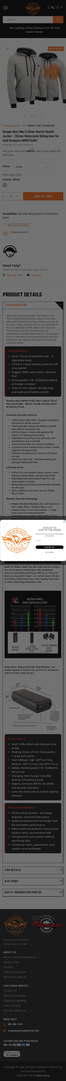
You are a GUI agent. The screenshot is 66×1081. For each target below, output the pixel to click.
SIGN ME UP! (49, 547)
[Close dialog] (64, 522)
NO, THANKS (49, 552)
